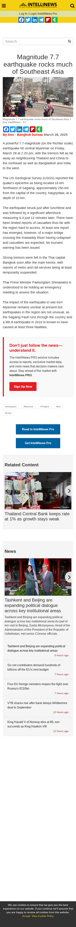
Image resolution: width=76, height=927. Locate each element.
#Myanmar (28, 406)
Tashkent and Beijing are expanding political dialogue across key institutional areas (33, 605)
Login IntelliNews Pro (43, 13)
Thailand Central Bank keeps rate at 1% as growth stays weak (37, 516)
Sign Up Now (23, 386)
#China (8, 413)
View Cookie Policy (43, 915)
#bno (58, 406)
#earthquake (10, 406)
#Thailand (44, 406)
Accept (26, 915)
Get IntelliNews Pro (38, 443)
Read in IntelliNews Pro (38, 429)
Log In (23, 13)
